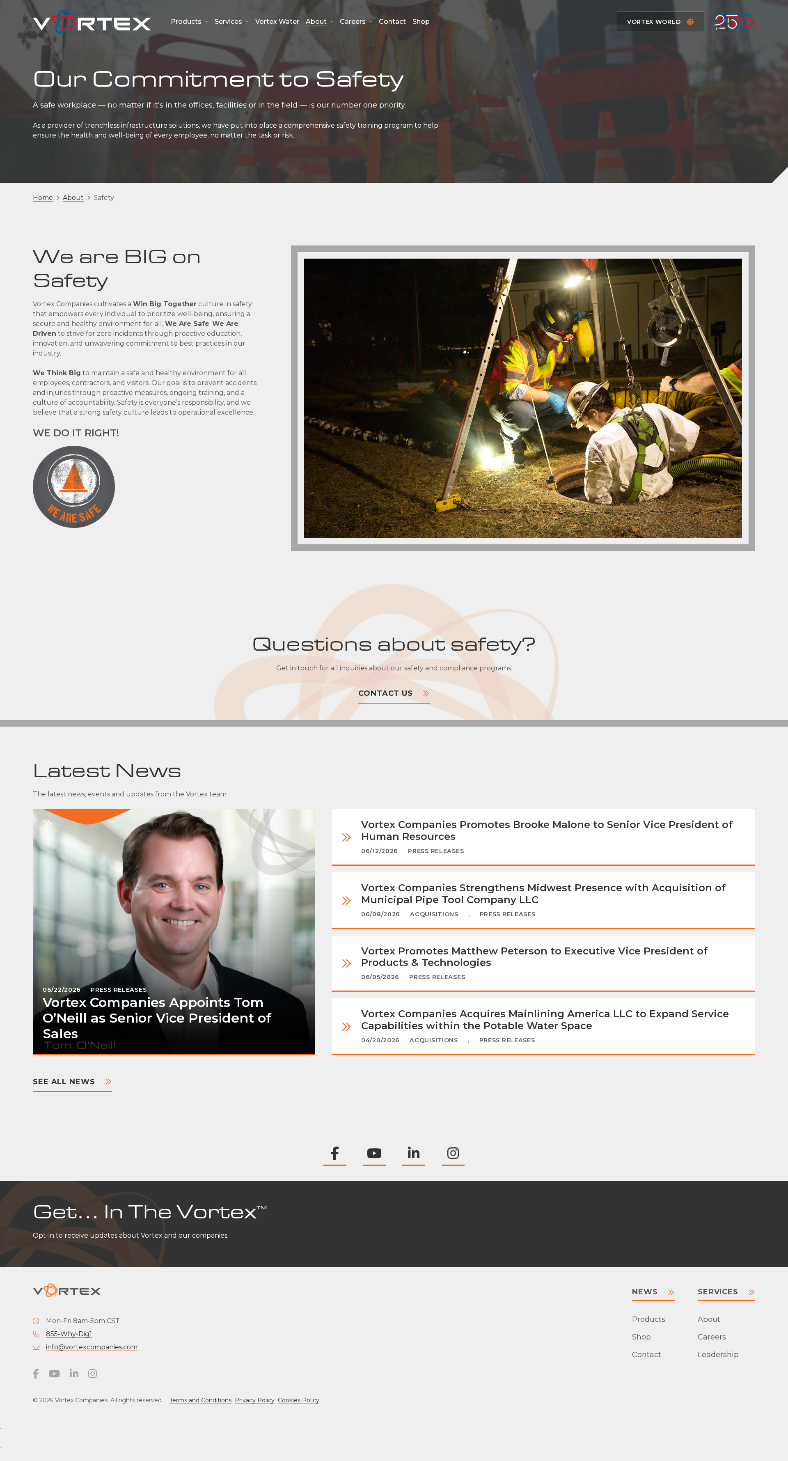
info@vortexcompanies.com (91, 1347)
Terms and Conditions (200, 1400)
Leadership (718, 1354)
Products (186, 21)
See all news (64, 1081)
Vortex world (653, 21)
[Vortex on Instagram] (453, 1153)
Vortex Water (277, 21)
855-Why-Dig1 (69, 1334)
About (316, 21)
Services (228, 21)
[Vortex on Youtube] (374, 1153)
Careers (353, 21)
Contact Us (385, 693)
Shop (421, 21)
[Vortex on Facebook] (334, 1153)
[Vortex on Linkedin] (413, 1153)
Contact (392, 21)
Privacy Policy (255, 1400)
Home (43, 198)
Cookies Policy (298, 1400)
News (645, 1291)
